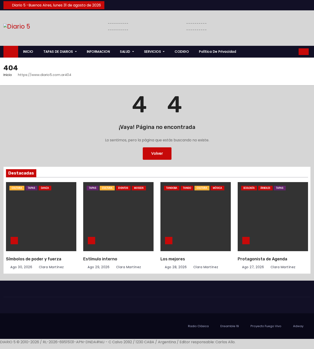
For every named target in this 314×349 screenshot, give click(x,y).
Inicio (7, 74)
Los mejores (172, 259)
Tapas (31, 188)
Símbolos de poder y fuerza (33, 259)
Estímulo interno (100, 259)
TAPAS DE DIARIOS (58, 51)
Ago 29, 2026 (98, 267)
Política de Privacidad (217, 51)
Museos (139, 188)
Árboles (265, 188)
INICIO (28, 51)
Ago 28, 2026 (176, 267)
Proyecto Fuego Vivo (266, 326)
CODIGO (182, 51)
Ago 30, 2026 (21, 267)
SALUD (125, 51)
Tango (187, 188)
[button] (293, 51)
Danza (45, 188)
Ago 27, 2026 (253, 267)
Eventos (123, 188)
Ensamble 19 (229, 326)
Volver (157, 153)
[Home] (10, 52)
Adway (298, 326)
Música (217, 188)
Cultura (17, 188)
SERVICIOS (153, 51)
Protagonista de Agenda (262, 259)
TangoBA (171, 188)
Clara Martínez (51, 267)
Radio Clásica (198, 326)
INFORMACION (98, 51)
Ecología (249, 188)
